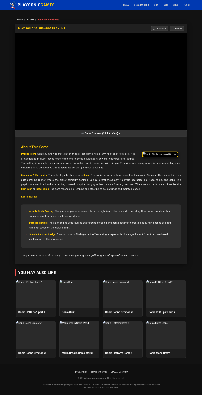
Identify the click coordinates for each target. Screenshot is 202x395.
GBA (156, 5)
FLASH (187, 5)
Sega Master (141, 5)
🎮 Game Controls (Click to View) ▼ (101, 133)
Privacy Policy (80, 372)
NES (166, 5)
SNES (175, 5)
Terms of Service (99, 372)
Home (20, 19)
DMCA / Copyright (119, 372)
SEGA (126, 5)
